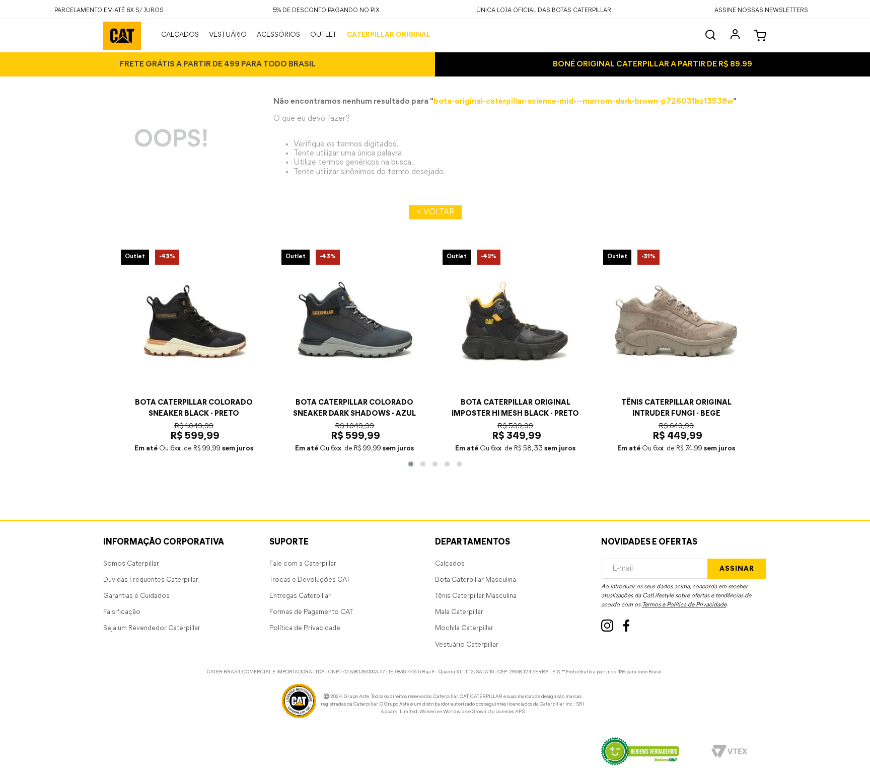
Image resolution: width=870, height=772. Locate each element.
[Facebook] (626, 626)
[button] (761, 9)
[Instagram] (607, 626)
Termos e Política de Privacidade (684, 605)
